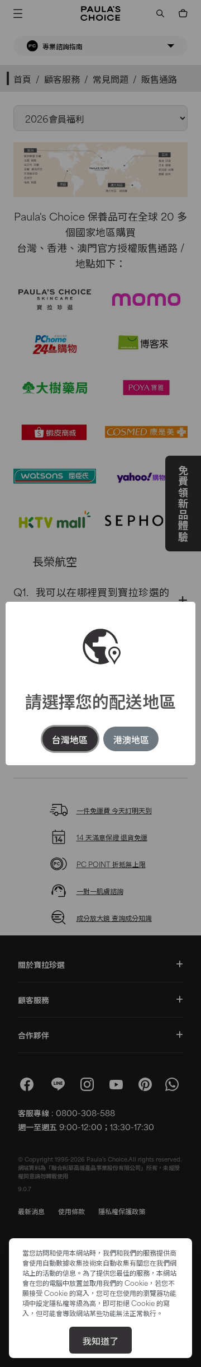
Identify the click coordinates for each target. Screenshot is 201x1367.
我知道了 (100, 1340)
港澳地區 (131, 739)
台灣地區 (70, 739)
